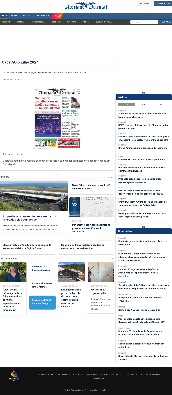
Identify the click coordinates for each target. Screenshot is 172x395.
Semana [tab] (143, 104)
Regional (6, 22)
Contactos (104, 374)
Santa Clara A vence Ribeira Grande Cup (139, 310)
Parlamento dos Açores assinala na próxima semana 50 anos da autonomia (91, 228)
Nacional (21, 22)
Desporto (71, 22)
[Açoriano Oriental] (14, 381)
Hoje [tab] (126, 104)
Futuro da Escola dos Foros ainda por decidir (142, 159)
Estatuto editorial (62, 374)
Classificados (91, 374)
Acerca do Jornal (45, 374)
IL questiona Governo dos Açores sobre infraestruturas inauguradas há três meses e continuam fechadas (142, 257)
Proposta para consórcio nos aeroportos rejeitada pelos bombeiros (29, 218)
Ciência (86, 22)
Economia (56, 22)
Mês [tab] (161, 104)
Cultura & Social (104, 22)
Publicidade (78, 374)
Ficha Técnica (117, 374)
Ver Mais (111, 177)
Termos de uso (131, 374)
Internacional (38, 22)
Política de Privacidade (150, 374)
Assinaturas (99, 379)
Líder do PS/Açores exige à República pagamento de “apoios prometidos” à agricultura (138, 272)
